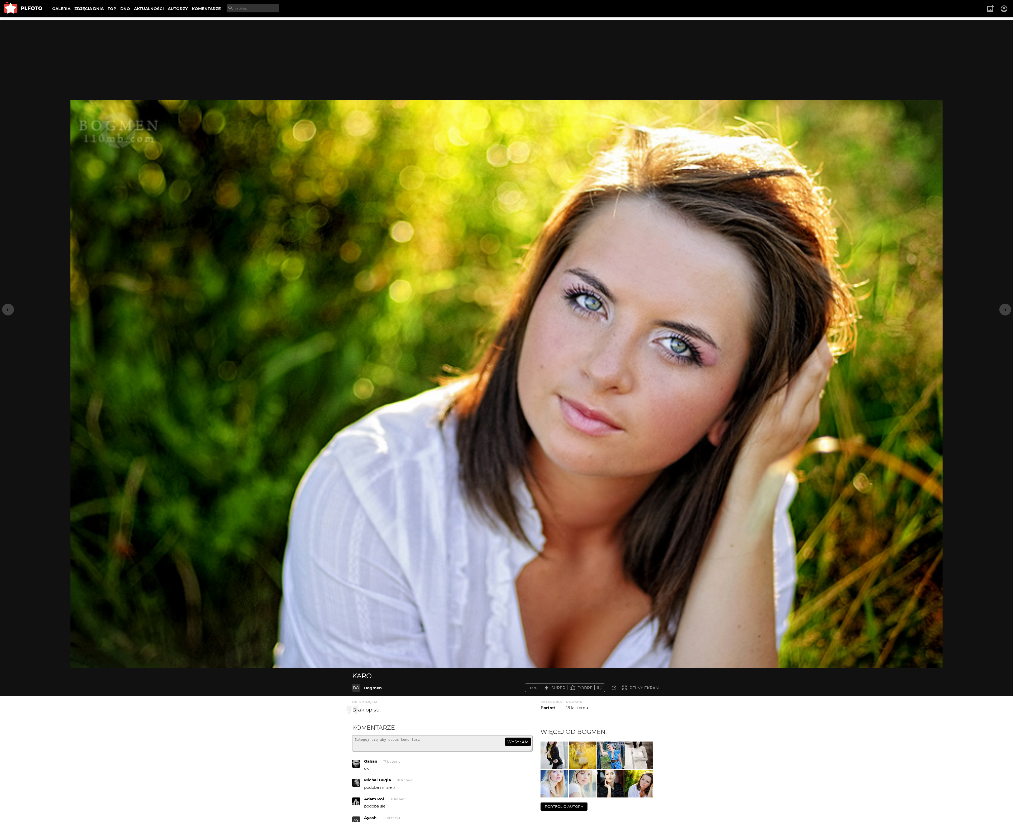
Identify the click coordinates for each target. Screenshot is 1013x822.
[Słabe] (599, 688)
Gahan (370, 761)
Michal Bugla (377, 779)
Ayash (370, 817)
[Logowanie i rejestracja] (1004, 9)
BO (356, 687)
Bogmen (373, 687)
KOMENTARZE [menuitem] (206, 8)
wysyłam (517, 741)
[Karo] (639, 783)
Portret (548, 707)
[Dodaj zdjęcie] (990, 9)
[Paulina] (639, 755)
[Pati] (554, 755)
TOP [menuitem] (112, 8)
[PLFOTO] (23, 8)
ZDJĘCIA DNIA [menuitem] (89, 8)
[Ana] (611, 755)
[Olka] (554, 783)
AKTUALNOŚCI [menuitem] (149, 8)
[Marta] (611, 783)
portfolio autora (564, 806)
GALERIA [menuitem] (61, 8)
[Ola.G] (582, 783)
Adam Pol (374, 798)
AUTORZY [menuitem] (178, 8)
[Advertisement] (506, 57)
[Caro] (582, 755)
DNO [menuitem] (125, 8)
